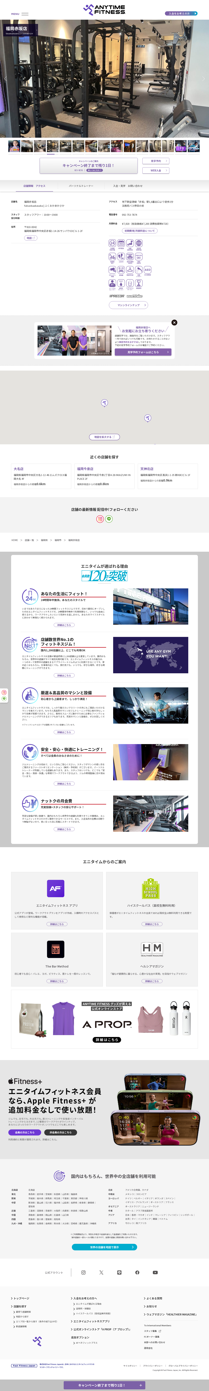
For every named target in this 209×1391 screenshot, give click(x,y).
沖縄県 (93, 1223)
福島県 (74, 1194)
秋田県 (57, 1194)
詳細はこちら (49, 1139)
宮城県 (48, 1194)
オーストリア (157, 1202)
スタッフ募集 (150, 1330)
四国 (13, 1219)
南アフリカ (141, 1223)
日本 (127, 1214)
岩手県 (40, 1194)
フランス (169, 1202)
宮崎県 (74, 1223)
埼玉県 (57, 1198)
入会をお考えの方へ (85, 1298)
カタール (129, 1210)
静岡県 (91, 1202)
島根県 (40, 1214)
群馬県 (48, 1198)
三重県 (31, 1210)
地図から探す (22, 1316)
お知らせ (151, 1306)
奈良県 (74, 1210)
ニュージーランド (150, 1206)
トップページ (21, 1298)
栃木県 (40, 1198)
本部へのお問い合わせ (154, 1342)
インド (149, 1214)
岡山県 (48, 1214)
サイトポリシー (130, 1365)
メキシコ (129, 1194)
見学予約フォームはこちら (143, 352)
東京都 (74, 1198)
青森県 (31, 1194)
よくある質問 (154, 1298)
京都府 (48, 1210)
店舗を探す (20, 1306)
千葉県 (65, 1198)
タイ (134, 1218)
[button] (6, 78)
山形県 (65, 1194)
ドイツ (128, 1198)
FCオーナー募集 (151, 1336)
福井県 (57, 1202)
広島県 (57, 1214)
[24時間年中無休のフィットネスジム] (104, 10)
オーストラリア (132, 1206)
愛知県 (31, 1206)
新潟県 (31, 1202)
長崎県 (48, 1223)
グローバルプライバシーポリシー (183, 1365)
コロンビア (141, 1194)
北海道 (14, 1189)
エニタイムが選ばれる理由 (88, 1303)
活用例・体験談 (83, 1308)
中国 (13, 1214)
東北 (13, 1194)
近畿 (13, 1210)
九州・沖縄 (16, 1223)
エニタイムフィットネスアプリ (91, 1321)
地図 (29, 238)
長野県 (74, 1202)
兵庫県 (65, 1210)
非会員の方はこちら (61, 1132)
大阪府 (57, 1210)
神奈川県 (83, 1198)
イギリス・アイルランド (136, 1202)
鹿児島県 (83, 1223)
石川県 (48, 1202)
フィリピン (173, 1214)
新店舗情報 (21, 1326)
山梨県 (65, 1202)
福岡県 (31, 1223)
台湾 (127, 1218)
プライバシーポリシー (153, 1365)
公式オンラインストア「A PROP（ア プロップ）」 (102, 1329)
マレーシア (160, 1214)
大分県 (65, 1223)
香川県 (40, 1219)
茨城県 (31, 1198)
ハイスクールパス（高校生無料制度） (94, 1313)
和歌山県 (83, 1210)
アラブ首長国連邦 (144, 1210)
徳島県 (31, 1219)
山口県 (65, 1214)
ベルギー (138, 1198)
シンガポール (186, 1214)
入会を (179, 13)
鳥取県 (31, 1214)
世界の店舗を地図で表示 (104, 1247)
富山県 (40, 1202)
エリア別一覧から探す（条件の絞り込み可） (37, 1321)
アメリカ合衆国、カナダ (136, 1189)
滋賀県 (40, 1210)
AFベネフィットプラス (86, 1342)
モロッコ (129, 1223)
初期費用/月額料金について (140, 230)
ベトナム (163, 1218)
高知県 (57, 1219)
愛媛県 (48, 1219)
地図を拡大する (103, 437)
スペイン (169, 1198)
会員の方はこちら (25, 1132)
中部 (13, 1202)
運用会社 (148, 1348)
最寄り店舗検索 (23, 1311)
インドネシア (144, 1218)
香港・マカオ (138, 1214)
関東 (13, 1198)
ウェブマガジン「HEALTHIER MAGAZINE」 (172, 1314)
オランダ (159, 1198)
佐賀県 (40, 1223)
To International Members (157, 1325)
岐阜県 (82, 1202)
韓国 (155, 1218)
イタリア (148, 1198)
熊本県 (57, 1223)
